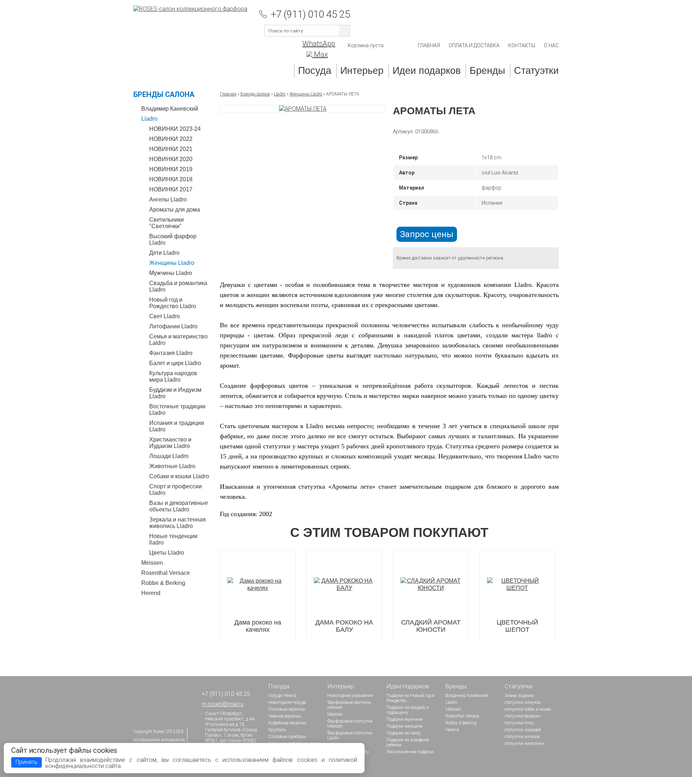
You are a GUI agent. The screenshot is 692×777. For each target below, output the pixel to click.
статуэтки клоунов (523, 702)
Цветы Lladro (166, 553)
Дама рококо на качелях (257, 626)
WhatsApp (318, 43)
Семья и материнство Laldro (178, 339)
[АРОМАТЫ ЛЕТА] (303, 108)
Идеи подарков (426, 70)
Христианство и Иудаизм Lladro (170, 442)
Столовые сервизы (286, 709)
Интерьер (361, 70)
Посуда (314, 70)
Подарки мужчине (404, 719)
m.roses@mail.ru (222, 704)
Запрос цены (426, 234)
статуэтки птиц (519, 722)
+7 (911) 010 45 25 (310, 14)
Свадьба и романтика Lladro (178, 286)
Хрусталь (277, 729)
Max (320, 54)
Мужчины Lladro (170, 273)
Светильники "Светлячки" (166, 223)
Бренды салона (163, 94)
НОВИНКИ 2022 (170, 139)
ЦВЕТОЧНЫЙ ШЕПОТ (517, 626)
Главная (429, 45)
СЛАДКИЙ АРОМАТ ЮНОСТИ (431, 626)
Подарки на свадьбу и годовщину (407, 710)
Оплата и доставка (474, 45)
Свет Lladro (164, 316)
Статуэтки (536, 70)
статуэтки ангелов (522, 736)
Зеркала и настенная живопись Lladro (177, 522)
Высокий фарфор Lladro (172, 239)
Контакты (521, 45)
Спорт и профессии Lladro (175, 489)
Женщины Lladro (171, 263)
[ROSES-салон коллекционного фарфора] (190, 8)
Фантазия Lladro (170, 353)
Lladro (149, 119)
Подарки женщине (404, 726)
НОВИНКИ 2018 (170, 179)
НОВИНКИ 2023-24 (175, 129)
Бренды (487, 70)
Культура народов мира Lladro (173, 376)
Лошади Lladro (168, 456)
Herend (150, 593)
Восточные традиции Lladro (177, 409)
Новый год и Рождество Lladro (172, 303)
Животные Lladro (172, 466)
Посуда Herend (282, 695)
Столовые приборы (287, 736)
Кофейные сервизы (287, 722)
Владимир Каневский (169, 109)
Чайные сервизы (284, 716)
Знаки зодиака (519, 695)
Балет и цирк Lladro (175, 363)
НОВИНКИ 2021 (170, 149)
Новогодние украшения (350, 695)
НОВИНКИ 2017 (170, 189)
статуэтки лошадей (523, 729)
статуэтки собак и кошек (528, 709)
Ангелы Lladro (168, 199)
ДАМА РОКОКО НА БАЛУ (344, 626)
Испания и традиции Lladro (176, 426)
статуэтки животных (525, 743)
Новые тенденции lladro (173, 539)
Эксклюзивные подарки (410, 751)
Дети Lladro (164, 253)
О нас (551, 45)
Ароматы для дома (174, 210)
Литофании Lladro (173, 326)
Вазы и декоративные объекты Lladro (178, 506)
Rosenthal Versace (165, 573)
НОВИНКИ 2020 (170, 159)
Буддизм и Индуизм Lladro (175, 393)
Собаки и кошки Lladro (179, 476)
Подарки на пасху (403, 733)
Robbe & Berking (163, 583)
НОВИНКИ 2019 (170, 169)
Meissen (152, 563)
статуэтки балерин (523, 716)
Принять (26, 762)
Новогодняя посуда (287, 702)
